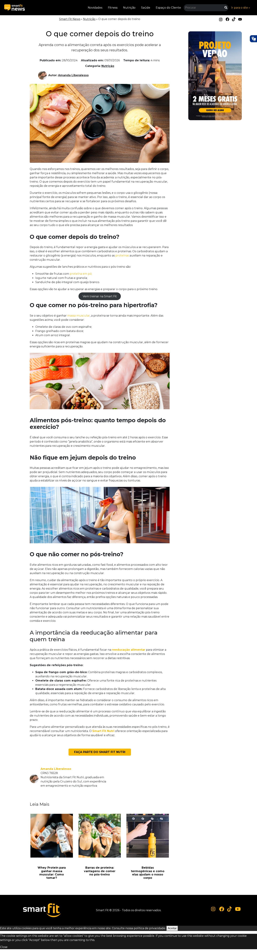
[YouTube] (240, 19)
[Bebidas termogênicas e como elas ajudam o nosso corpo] (147, 836)
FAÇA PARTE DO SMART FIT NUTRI (99, 752)
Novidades (95, 7)
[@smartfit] (213, 909)
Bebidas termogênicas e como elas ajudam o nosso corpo (147, 872)
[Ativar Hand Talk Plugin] (253, 38)
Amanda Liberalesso (73, 75)
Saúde (145, 7)
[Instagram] (221, 19)
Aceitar (172, 928)
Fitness (112, 7)
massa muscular (78, 315)
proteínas (122, 255)
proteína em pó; (81, 273)
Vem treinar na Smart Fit (100, 296)
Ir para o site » (240, 7)
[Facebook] (227, 19)
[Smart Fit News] (14, 7)
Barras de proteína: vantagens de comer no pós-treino (99, 871)
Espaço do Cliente (168, 7)
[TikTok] (233, 19)
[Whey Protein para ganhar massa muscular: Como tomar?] (51, 836)
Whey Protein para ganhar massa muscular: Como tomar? (52, 872)
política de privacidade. (150, 928)
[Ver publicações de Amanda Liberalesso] (43, 75)
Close (4, 947)
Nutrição (129, 7)
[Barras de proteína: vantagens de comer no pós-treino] (99, 836)
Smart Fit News (69, 19)
